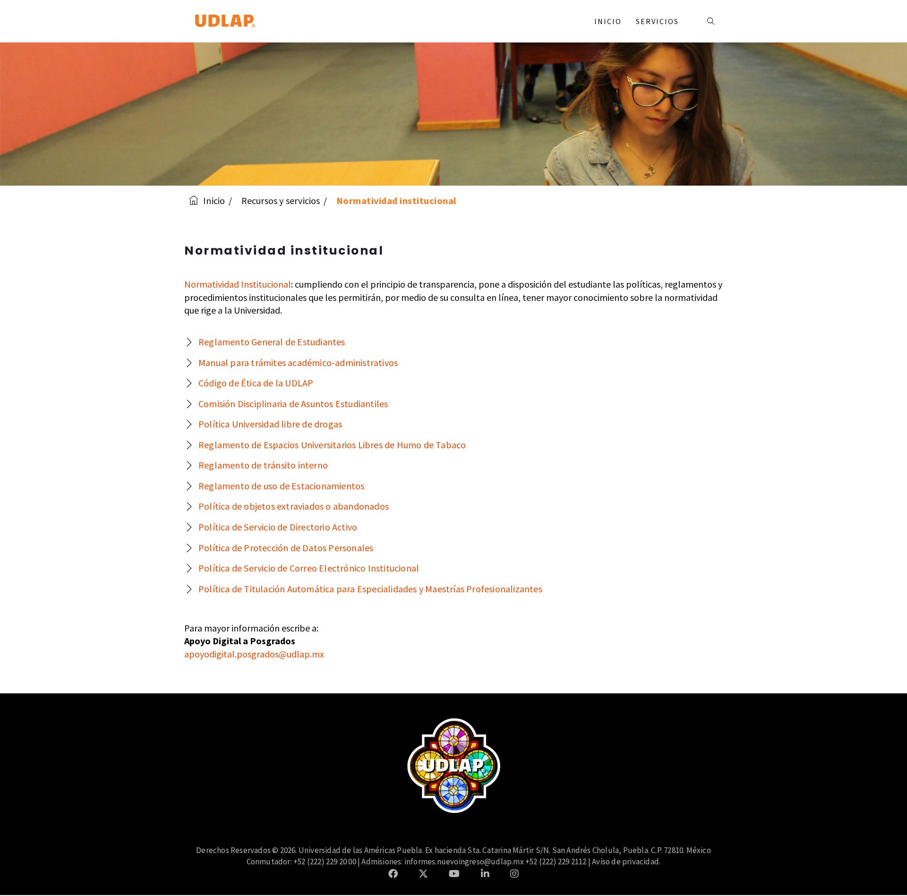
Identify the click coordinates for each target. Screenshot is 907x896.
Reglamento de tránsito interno (263, 465)
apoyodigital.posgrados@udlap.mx (254, 654)
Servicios (658, 21)
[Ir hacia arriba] (880, 869)
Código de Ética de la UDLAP (255, 383)
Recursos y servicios (280, 200)
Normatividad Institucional (237, 284)
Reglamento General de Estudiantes (271, 342)
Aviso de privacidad (625, 861)
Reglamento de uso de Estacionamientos (281, 486)
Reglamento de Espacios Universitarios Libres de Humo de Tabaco (332, 445)
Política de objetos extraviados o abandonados (293, 506)
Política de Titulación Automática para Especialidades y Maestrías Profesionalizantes (370, 589)
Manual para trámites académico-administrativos (298, 362)
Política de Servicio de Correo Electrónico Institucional (308, 568)
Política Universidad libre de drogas (270, 424)
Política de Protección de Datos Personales (285, 548)
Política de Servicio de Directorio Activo (277, 527)
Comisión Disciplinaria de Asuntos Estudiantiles (293, 404)
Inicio (608, 21)
